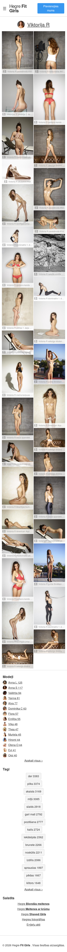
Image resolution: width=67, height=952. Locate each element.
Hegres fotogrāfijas (33, 919)
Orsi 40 (12, 755)
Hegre (18, 8)
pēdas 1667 (33, 875)
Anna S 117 (15, 688)
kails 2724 (33, 829)
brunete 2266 (33, 845)
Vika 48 (13, 724)
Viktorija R (38, 24)
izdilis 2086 (34, 860)
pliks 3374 (33, 784)
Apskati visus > (33, 760)
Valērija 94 (14, 693)
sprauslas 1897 (33, 868)
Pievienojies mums (50, 8)
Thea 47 (13, 729)
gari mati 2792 (33, 814)
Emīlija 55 (14, 719)
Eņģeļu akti (33, 925)
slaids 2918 (33, 807)
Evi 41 (12, 750)
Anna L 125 (15, 682)
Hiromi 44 (14, 740)
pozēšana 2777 (33, 822)
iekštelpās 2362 (33, 837)
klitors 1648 (33, 883)
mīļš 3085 (34, 799)
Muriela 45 (14, 734)
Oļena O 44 (15, 745)
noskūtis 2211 (33, 852)
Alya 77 (13, 703)
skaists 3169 (33, 791)
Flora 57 (13, 714)
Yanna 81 (14, 698)
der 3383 (33, 776)
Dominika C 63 (17, 708)
